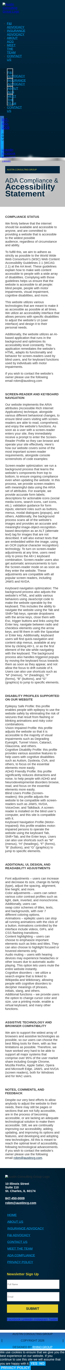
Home (12, 1215)
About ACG (12, 39)
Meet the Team (20, 1248)
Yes (34, 1363)
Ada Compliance (21, 1255)
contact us (17, 1242)
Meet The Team (11, 48)
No (42, 1363)
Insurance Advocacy (16, 32)
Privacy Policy (20, 1262)
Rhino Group (43, 1347)
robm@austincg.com (28, 1158)
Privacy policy (15, 1368)
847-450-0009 (5, 123)
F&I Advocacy (15, 25)
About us (15, 1221)
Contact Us (14, 109)
